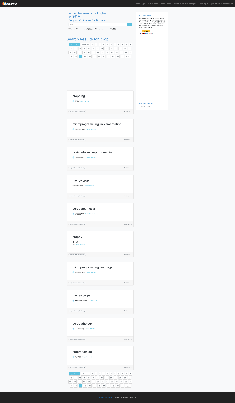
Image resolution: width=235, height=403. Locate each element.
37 (121, 52)
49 (113, 56)
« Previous (85, 44)
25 (130, 48)
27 (75, 52)
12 (71, 48)
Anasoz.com (145, 106)
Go (130, 24)
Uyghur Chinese (153, 4)
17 (93, 48)
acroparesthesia (84, 208)
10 (126, 44)
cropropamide (82, 352)
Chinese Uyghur (140, 4)
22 (115, 48)
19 (102, 48)
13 (75, 48)
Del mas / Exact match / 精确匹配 (81, 29)
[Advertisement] (100, 73)
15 (84, 48)
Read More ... (128, 111)
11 (130, 44)
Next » (128, 56)
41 (76, 56)
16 (89, 48)
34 (107, 52)
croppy (77, 237)
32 (98, 52)
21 (111, 48)
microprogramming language (93, 267)
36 (117, 52)
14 (80, 48)
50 (118, 56)
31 (93, 52)
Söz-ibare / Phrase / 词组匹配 (105, 29)
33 (103, 52)
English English (203, 4)
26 (70, 52)
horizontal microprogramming (93, 152)
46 (99, 56)
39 (131, 52)
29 (84, 52)
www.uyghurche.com (105, 397)
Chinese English (190, 4)
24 (125, 48)
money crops (81, 295)
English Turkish (215, 4)
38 (126, 52)
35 (112, 52)
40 (71, 56)
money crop (81, 180)
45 (94, 56)
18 (97, 48)
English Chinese (178, 4)
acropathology (83, 323)
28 (79, 52)
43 (85, 56)
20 (106, 48)
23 (120, 48)
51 (122, 56)
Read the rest (84, 101)
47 (104, 56)
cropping (79, 96)
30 (89, 52)
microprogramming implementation (97, 124)
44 (90, 56)
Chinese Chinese (165, 4)
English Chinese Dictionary (77, 111)
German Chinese (227, 4)
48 (108, 56)
